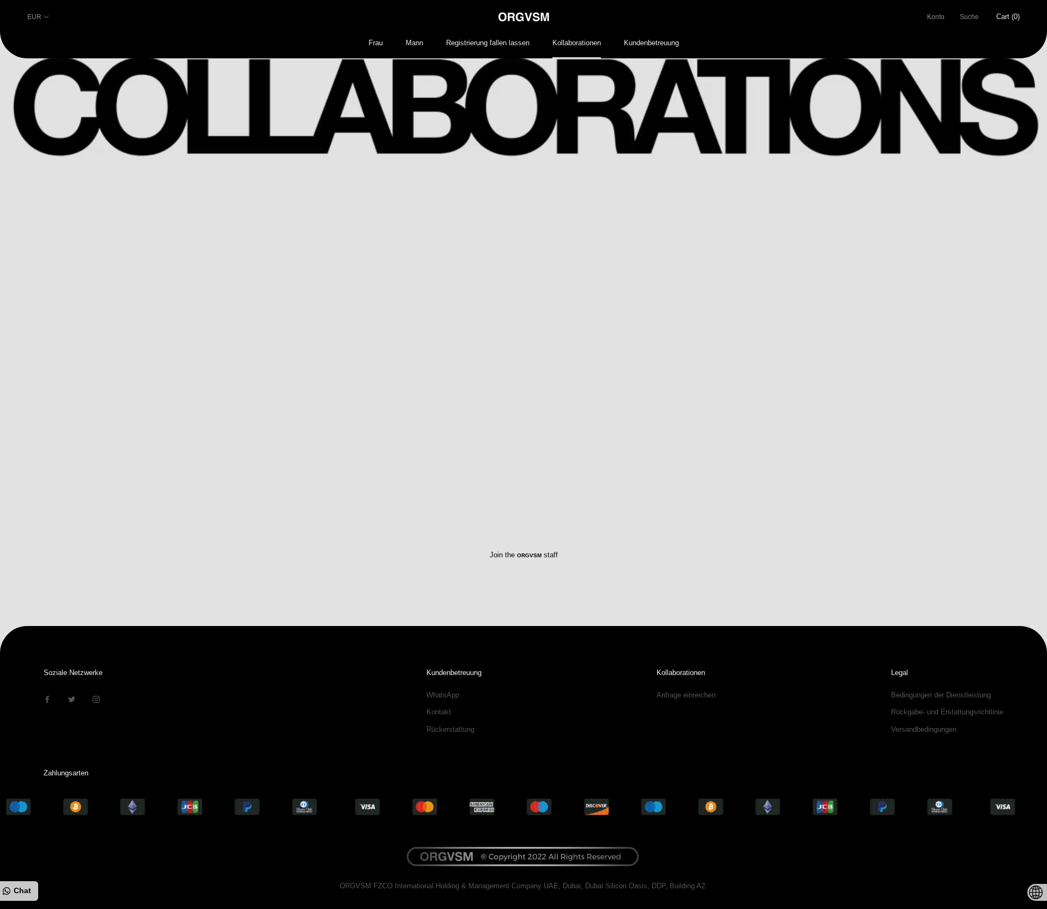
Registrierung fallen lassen (487, 43)
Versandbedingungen (923, 729)
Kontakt (438, 712)
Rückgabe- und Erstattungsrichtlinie (947, 712)
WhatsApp (442, 695)
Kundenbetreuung (651, 43)
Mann (414, 43)
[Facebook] (47, 699)
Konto (935, 17)
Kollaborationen (576, 43)
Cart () (1008, 17)
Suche (969, 17)
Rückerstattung (450, 729)
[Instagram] (96, 699)
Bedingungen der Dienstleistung (941, 695)
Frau (376, 43)
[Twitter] (71, 699)
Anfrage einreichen (686, 695)
